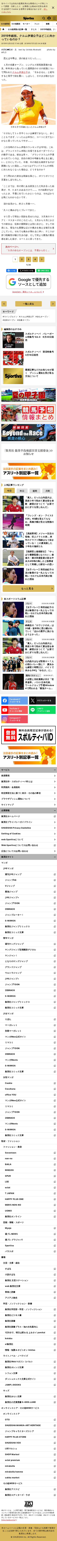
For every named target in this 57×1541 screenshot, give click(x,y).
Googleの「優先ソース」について (27, 292)
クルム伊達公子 (20, 72)
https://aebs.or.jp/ (9, 1520)
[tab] (5, 24)
